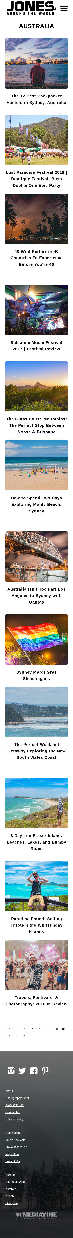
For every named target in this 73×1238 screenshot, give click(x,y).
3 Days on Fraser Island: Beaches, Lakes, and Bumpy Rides (36, 842)
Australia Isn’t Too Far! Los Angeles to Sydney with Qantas (36, 595)
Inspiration (12, 1154)
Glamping (11, 1203)
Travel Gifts (12, 1161)
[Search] (52, 8)
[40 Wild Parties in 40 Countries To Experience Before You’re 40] (36, 219)
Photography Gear (17, 1098)
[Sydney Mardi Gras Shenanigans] (36, 639)
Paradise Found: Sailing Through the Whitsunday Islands (37, 925)
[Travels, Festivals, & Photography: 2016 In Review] (36, 965)
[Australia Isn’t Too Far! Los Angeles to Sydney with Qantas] (36, 556)
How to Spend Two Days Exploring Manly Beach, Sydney (36, 504)
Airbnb (9, 1196)
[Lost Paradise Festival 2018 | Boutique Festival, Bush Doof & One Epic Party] (36, 140)
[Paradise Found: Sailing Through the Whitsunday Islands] (36, 886)
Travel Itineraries (16, 1147)
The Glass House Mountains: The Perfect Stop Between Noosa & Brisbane (36, 425)
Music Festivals (15, 1140)
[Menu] (62, 8)
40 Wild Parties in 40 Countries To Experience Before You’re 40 (37, 258)
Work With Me (14, 1105)
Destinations (13, 1133)
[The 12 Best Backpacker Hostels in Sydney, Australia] (36, 63)
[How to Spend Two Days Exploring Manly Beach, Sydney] (36, 465)
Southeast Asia (15, 1182)
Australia (11, 1189)
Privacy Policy (14, 1119)
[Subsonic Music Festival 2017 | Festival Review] (36, 310)
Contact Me (12, 1112)
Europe (10, 1175)
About (9, 1091)
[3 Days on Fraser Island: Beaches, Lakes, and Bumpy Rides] (36, 803)
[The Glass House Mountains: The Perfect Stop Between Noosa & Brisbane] (36, 386)
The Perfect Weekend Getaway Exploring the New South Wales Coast (36, 751)
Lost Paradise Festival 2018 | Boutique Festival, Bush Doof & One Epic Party (36, 179)
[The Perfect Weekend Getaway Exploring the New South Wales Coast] (36, 712)
